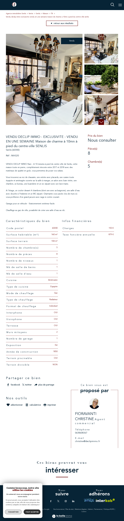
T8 (52, 13)
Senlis (38, 13)
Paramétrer (13, 512)
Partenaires (98, 509)
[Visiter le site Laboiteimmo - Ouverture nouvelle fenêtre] (62, 517)
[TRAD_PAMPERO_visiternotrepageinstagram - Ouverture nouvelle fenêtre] (65, 501)
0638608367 (81, 433)
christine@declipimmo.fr (87, 441)
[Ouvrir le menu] (120, 5)
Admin (90, 509)
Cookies (83, 511)
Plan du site (69, 509)
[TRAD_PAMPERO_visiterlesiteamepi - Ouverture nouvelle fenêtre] (89, 500)
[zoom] (44, 124)
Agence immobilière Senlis (16, 13)
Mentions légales (80, 509)
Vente (31, 13)
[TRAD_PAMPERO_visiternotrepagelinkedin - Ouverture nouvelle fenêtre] (73, 501)
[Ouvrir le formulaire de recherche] (112, 5)
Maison (45, 13)
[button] (101, 122)
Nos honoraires (58, 509)
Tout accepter (32, 512)
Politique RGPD (109, 509)
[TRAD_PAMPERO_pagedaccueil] (14, 6)
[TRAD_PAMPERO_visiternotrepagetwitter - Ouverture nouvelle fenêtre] (58, 501)
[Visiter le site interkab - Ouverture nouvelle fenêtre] (105, 500)
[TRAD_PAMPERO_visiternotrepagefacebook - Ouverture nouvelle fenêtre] (51, 501)
